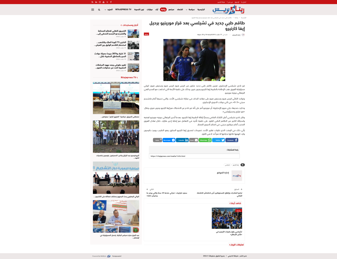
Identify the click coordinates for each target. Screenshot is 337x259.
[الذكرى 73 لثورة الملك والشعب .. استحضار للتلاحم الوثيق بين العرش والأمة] (133, 45)
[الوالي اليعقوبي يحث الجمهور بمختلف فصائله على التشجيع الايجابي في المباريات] (116, 178)
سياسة (192, 9)
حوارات (150, 9)
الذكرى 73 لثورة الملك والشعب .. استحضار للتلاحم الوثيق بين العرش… (110, 43)
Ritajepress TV (123, 9)
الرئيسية (201, 9)
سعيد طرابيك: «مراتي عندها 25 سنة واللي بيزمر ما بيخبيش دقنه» (167, 194)
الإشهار (237, 1)
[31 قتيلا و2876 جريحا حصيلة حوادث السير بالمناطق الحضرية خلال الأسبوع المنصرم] (133, 56)
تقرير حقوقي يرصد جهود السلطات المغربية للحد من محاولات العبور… (110, 66)
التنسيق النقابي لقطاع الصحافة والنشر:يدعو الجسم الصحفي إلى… (111, 31)
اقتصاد (180, 9)
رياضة (163, 9)
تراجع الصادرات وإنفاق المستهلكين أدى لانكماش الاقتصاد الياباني (219, 194)
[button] (231, 140)
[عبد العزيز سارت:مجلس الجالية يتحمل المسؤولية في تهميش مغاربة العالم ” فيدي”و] (116, 216)
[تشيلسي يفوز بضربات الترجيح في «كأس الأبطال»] (227, 218)
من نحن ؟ (230, 1)
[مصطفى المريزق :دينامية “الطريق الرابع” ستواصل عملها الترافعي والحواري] (116, 98)
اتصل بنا (243, 1)
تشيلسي (227, 165)
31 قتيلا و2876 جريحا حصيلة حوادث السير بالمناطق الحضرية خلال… (110, 54)
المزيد (110, 9)
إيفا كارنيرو (236, 165)
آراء (156, 9)
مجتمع (171, 9)
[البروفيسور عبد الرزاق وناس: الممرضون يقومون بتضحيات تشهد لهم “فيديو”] (116, 136)
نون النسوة (139, 9)
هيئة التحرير (221, 1)
